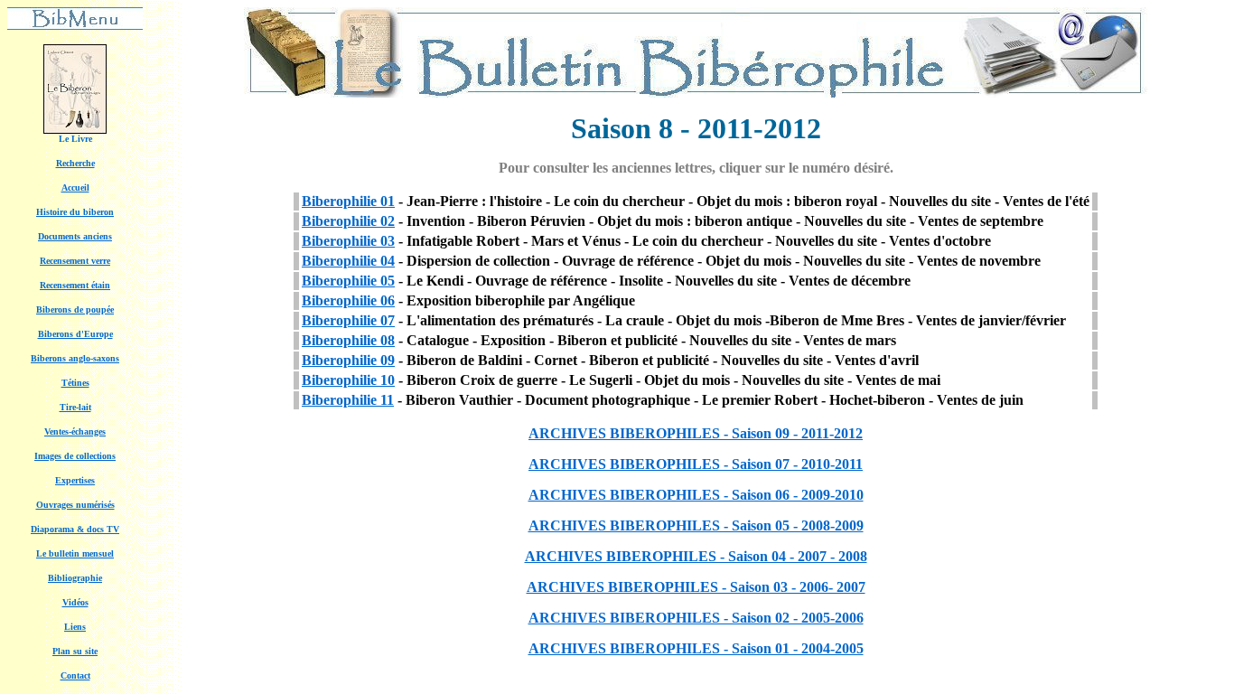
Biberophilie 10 (348, 380)
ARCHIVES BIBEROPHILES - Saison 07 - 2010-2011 (695, 464)
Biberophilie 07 (348, 320)
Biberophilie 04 (348, 260)
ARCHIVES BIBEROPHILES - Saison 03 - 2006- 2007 (696, 587)
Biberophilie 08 (348, 340)
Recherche (75, 163)
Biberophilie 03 (348, 241)
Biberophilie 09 (348, 360)
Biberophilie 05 (348, 280)
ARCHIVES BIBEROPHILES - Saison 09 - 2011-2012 (695, 433)
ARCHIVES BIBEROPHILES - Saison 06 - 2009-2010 (696, 494)
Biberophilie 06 (348, 300)
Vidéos (75, 602)
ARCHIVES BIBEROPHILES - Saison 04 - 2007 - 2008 (696, 556)
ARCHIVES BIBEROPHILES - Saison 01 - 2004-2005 (696, 648)
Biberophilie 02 (348, 221)
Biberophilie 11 (348, 400)
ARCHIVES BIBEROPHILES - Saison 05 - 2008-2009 (696, 525)
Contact (75, 675)
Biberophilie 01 (348, 201)
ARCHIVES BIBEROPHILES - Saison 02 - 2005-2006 (696, 617)
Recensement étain (75, 285)
